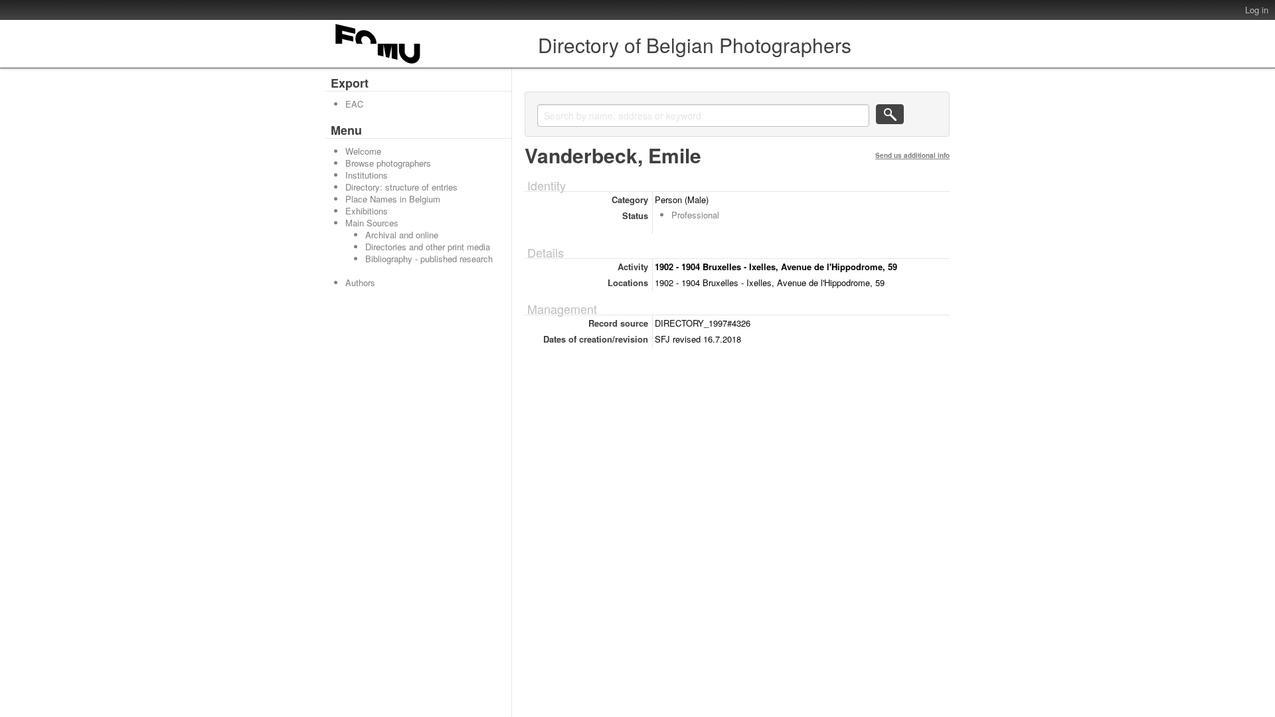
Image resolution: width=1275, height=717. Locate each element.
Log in (1256, 9)
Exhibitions (366, 210)
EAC (354, 104)
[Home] (378, 63)
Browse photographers (388, 163)
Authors (360, 282)
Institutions (366, 175)
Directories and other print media (427, 246)
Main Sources (371, 222)
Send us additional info (912, 155)
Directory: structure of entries (401, 187)
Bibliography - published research (429, 258)
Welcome (363, 151)
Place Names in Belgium (392, 199)
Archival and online (401, 234)
